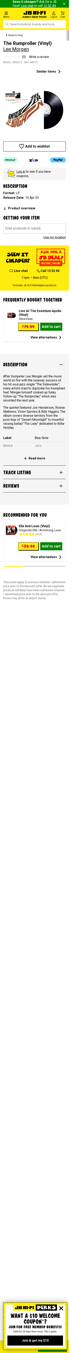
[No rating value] (12, 57)
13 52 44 (49, 6)
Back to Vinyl (15, 35)
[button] (12, 14)
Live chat (27, 6)
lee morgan (16, 49)
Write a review (39, 57)
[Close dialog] (61, 1308)
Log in (20, 171)
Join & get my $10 (35, 1340)
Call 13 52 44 (50, 271)
